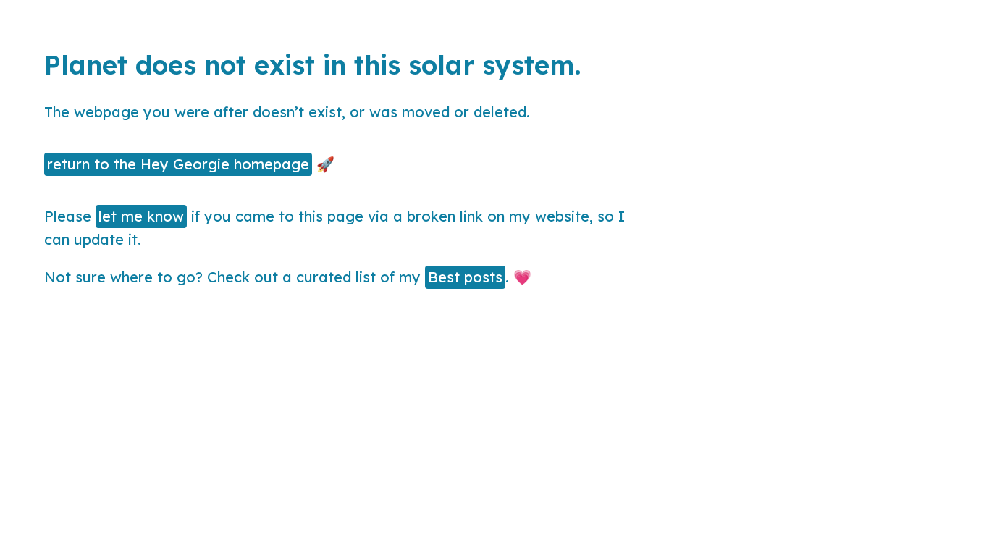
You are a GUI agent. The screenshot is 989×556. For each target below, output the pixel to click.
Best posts (465, 277)
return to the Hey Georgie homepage (178, 164)
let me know (141, 216)
